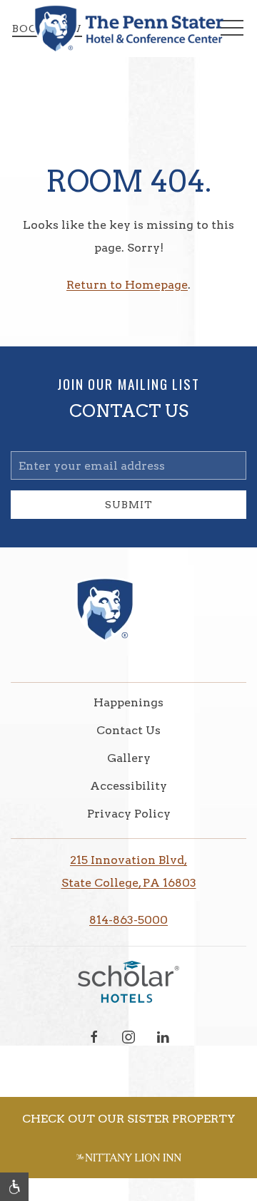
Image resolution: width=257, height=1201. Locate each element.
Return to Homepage (127, 285)
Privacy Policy (129, 813)
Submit (129, 504)
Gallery (129, 758)
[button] (14, 1186)
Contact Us (128, 730)
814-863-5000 (128, 920)
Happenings (128, 702)
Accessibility (128, 786)
